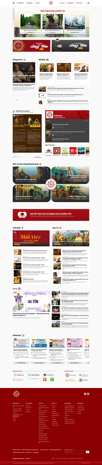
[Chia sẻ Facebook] (18, 157)
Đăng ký (80, 48)
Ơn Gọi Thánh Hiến (55, 413)
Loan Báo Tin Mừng (42, 412)
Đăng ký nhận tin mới (69, 449)
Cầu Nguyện (54, 421)
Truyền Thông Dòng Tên (69, 405)
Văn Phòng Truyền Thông (43, 437)
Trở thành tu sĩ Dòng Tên (17, 408)
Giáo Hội (53, 458)
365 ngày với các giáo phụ (70, 421)
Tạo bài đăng (27, 458)
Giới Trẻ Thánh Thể (42, 424)
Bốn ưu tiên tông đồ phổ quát (25, 164)
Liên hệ (41, 49)
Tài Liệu (62, 458)
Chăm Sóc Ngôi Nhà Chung (44, 428)
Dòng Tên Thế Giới (16, 449)
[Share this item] (34, 95)
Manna (66, 413)
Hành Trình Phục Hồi (68, 409)
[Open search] (85, 3)
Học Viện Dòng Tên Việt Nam (55, 449)
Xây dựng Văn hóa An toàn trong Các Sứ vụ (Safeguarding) (18, 415)
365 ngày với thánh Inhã (69, 419)
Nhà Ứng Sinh (36, 452)
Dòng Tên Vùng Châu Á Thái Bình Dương (30, 449)
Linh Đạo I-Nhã (28, 407)
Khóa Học (79, 413)
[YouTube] (88, 394)
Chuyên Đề (54, 419)
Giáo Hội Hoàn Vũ (81, 407)
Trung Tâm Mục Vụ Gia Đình (18, 452)
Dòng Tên (14, 420)
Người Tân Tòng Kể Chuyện (70, 407)
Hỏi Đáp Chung (80, 458)
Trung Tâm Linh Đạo (42, 405)
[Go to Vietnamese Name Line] (18, 374)
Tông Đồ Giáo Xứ (42, 414)
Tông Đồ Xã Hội (41, 418)
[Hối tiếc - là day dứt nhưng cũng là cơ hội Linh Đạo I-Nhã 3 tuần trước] (31, 239)
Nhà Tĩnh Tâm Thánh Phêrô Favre (44, 408)
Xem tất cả (86, 120)
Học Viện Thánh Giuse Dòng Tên (44, 442)
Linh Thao (27, 409)
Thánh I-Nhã (28, 405)
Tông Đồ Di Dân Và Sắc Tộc (44, 420)
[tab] (13, 100)
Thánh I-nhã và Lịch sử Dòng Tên (18, 406)
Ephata (66, 417)
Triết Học (53, 409)
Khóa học (17, 335)
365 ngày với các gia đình (69, 423)
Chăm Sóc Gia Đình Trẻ (43, 426)
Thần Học (53, 407)
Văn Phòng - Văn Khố (43, 439)
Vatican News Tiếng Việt (69, 411)
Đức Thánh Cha (80, 405)
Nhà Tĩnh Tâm (29, 452)
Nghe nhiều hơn (49, 145)
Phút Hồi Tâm (28, 411)
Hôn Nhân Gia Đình (55, 415)
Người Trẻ (66, 458)
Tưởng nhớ (15, 412)
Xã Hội (53, 417)
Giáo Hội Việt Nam (81, 409)
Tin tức (15, 289)
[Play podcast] (53, 127)
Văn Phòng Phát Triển (43, 435)
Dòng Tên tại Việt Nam (17, 410)
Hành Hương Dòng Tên (43, 433)
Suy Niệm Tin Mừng (55, 425)
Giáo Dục (40, 432)
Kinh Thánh (54, 405)
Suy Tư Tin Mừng (55, 423)
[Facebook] (85, 394)
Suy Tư (55, 228)
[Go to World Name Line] (70, 375)
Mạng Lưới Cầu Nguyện (43, 416)
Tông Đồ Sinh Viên (42, 422)
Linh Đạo (16, 228)
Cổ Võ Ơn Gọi (41, 430)
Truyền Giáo (54, 411)
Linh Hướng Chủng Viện (43, 410)
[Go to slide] (48, 35)
